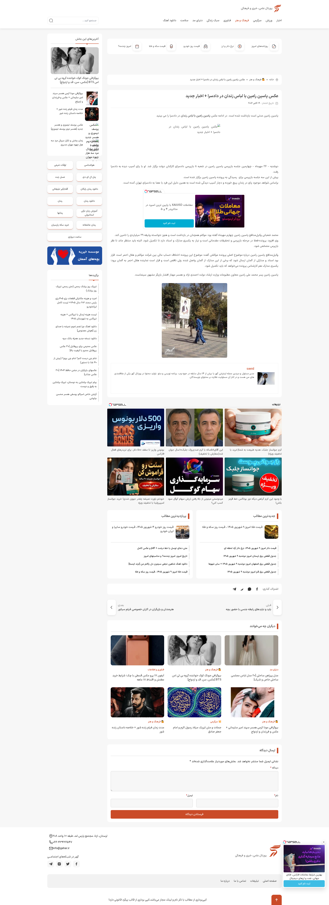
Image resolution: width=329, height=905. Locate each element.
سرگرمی (257, 20)
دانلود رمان (89, 201)
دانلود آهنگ (169, 20)
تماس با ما (240, 881)
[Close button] (323, 842)
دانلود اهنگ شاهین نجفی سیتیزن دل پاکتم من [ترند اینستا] (158, 564)
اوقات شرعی (60, 165)
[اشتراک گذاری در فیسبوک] (257, 589)
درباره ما (225, 881)
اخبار (279, 20)
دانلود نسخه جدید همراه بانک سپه (80, 338)
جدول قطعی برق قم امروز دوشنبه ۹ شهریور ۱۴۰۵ (251, 572)
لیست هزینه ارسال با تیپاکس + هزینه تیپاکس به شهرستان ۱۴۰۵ (78, 317)
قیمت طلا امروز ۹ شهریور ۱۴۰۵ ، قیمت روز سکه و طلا (232, 527)
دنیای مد (197, 20)
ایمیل (189, 795)
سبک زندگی (213, 20)
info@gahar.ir (61, 848)
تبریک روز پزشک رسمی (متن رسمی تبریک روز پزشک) (76, 288)
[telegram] (50, 864)
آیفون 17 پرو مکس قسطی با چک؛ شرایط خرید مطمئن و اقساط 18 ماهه (138, 678)
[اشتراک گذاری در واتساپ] (249, 589)
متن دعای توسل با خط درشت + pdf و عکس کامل (162, 548)
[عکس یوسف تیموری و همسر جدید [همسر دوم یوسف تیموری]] (92, 130)
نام (276, 795)
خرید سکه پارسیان (60, 225)
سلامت (184, 20)
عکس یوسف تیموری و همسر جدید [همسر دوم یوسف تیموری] (67, 127)
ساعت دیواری (74, 237)
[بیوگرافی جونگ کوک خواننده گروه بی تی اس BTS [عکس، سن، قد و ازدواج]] (75, 60)
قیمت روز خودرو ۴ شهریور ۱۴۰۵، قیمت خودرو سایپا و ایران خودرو (143, 529)
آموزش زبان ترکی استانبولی (89, 213)
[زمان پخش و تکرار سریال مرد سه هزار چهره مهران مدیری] (92, 145)
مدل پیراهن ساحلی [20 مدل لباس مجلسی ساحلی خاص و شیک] (254, 678)
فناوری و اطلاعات (156, 670)
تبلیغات (254, 881)
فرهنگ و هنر (242, 20)
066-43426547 (62, 842)
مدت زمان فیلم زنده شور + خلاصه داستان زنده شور (69, 111)
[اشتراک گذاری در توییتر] (242, 589)
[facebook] (76, 864)
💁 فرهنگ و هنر (257, 79)
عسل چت (60, 177)
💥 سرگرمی (215, 722)
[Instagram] (59, 864)
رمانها (60, 213)
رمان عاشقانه (89, 225)
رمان (60, 201)
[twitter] (67, 864)
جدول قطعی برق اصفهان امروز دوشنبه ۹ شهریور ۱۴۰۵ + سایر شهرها (242, 564)
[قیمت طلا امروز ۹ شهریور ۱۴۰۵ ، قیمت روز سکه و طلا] (271, 532)
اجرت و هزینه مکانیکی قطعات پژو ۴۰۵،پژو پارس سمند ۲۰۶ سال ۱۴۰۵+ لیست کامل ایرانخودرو (76, 303)
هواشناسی (89, 165)
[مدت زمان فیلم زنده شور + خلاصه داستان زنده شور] (92, 114)
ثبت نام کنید (169, 223)
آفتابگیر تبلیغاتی (60, 189)
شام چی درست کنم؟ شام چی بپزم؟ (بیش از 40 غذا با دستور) (75, 360)
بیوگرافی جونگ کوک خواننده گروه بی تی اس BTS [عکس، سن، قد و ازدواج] (196, 678)
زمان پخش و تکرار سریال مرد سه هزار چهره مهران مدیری (67, 143)
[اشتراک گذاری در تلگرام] (234, 589)
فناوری (227, 20)
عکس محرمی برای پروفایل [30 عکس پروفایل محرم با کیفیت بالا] (78, 348)
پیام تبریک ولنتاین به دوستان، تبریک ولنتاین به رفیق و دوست (75, 384)
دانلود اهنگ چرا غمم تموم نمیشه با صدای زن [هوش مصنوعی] (76, 329)
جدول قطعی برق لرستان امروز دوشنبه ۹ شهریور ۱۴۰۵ (249, 556)
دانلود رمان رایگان (89, 189)
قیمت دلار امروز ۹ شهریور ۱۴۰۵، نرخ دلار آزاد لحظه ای (250, 548)
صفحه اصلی (270, 881)
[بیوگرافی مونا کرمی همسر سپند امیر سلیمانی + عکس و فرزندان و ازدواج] (92, 98)
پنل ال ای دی (89, 177)
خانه (271, 79)
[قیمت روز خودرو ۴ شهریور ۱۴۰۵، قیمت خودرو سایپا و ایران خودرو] (182, 532)
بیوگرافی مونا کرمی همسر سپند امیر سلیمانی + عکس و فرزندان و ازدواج (252, 730)
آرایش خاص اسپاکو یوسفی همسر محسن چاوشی (76, 396)
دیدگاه (274, 768)
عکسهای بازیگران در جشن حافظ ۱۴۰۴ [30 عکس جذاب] (76, 372)
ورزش (269, 20)
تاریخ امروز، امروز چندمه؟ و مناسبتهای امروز (165, 556)
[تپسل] (146, 191)
